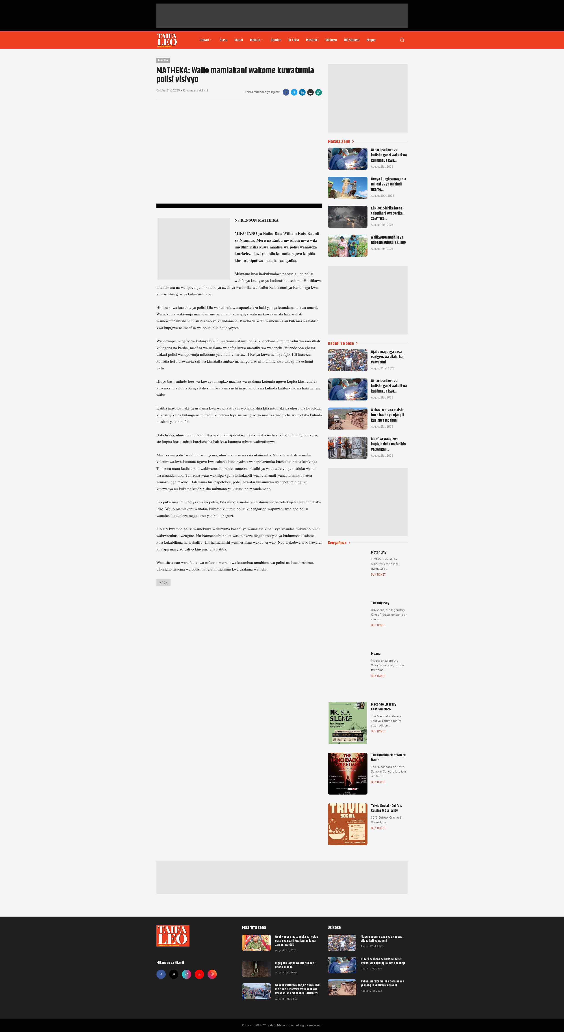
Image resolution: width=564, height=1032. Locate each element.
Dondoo (276, 40)
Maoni (238, 40)
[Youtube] (199, 974)
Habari (204, 40)
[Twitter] (173, 974)
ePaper (371, 40)
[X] (294, 92)
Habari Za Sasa (341, 343)
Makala (255, 40)
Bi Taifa (293, 40)
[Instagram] (212, 974)
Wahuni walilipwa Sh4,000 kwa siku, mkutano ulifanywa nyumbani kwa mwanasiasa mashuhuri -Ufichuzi (297, 989)
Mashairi (312, 40)
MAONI (163, 583)
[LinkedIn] (302, 92)
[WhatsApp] (318, 92)
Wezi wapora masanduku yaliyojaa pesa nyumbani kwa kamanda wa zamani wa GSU (296, 940)
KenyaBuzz (337, 542)
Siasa (223, 40)
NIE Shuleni (351, 40)
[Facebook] (286, 92)
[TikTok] (187, 974)
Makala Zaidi (339, 141)
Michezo (331, 40)
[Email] (310, 92)
